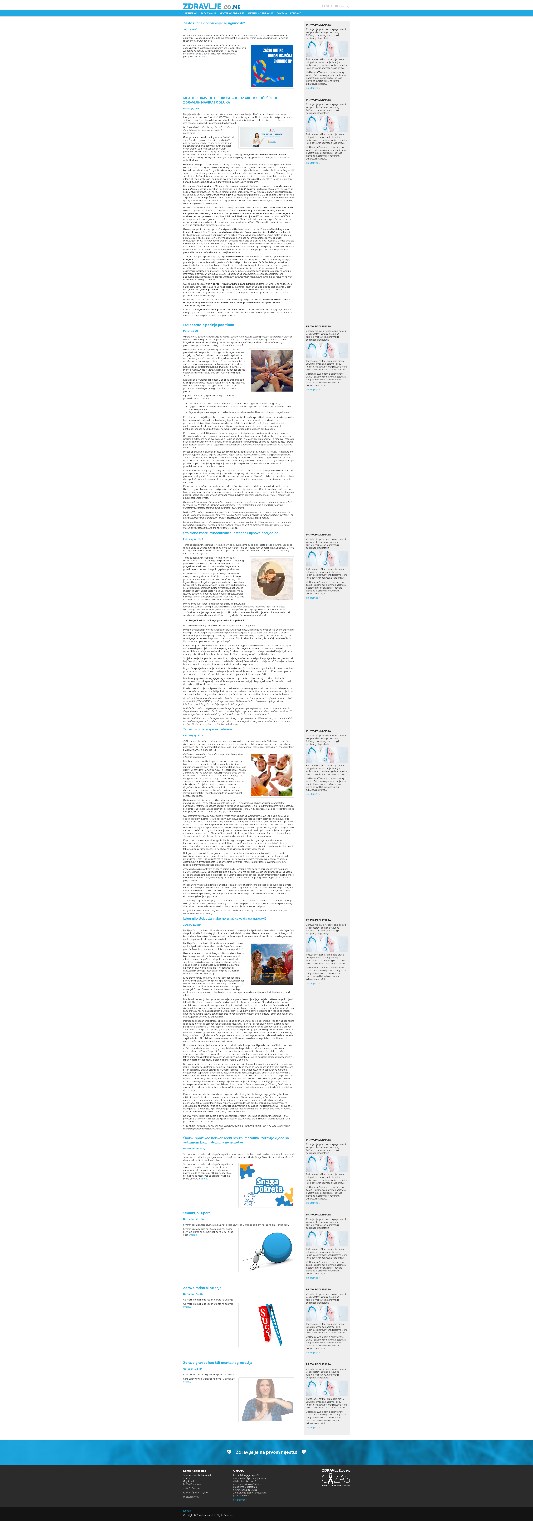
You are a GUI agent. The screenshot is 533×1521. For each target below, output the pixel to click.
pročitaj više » (313, 88)
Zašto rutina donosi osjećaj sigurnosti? (214, 23)
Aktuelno (191, 13)
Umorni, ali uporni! (197, 1213)
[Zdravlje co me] (211, 6)
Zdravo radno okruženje (202, 1288)
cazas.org (344, 6)
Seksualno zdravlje (260, 13)
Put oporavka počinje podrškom (208, 325)
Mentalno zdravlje (231, 13)
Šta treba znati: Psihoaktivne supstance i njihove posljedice (230, 533)
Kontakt (295, 13)
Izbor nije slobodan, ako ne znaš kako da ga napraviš (224, 918)
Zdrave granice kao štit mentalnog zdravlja (217, 1363)
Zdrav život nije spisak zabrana (207, 729)
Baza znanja (208, 13)
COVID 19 (282, 13)
